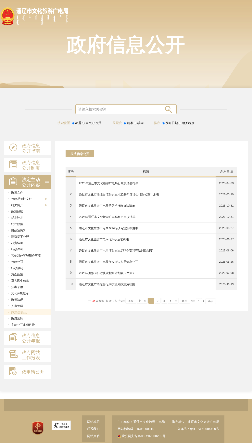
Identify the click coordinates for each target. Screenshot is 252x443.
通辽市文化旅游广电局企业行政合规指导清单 (108, 228)
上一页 (142, 301)
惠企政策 (17, 274)
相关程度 (188, 122)
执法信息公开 (20, 312)
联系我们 (93, 428)
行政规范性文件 (21, 198)
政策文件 (17, 192)
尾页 (184, 301)
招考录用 (17, 287)
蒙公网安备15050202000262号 (143, 436)
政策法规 (17, 299)
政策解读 (17, 211)
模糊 (140, 122)
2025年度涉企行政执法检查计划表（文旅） (107, 273)
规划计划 (17, 217)
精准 (129, 122)
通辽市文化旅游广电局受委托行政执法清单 (107, 205)
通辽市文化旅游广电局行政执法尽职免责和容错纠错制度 (116, 250)
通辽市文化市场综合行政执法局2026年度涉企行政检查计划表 (119, 194)
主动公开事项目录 (23, 325)
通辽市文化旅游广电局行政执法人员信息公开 (108, 261)
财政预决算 (18, 230)
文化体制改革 (20, 293)
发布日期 (171, 122)
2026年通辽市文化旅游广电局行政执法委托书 (108, 183)
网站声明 (93, 436)
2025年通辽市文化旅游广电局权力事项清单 (107, 217)
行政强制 (17, 268)
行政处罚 (17, 261)
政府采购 (17, 318)
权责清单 (17, 243)
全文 (88, 122)
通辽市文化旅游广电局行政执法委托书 (104, 239)
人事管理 (17, 306)
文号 (98, 122)
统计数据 (17, 224)
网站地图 (93, 421)
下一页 (173, 301)
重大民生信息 (20, 280)
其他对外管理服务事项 (26, 255)
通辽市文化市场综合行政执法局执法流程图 (107, 284)
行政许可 (17, 249)
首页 (131, 301)
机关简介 (17, 205)
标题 (78, 122)
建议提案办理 (20, 236)
